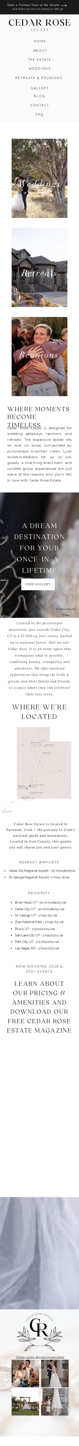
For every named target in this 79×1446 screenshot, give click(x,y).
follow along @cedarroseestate (40, 1357)
